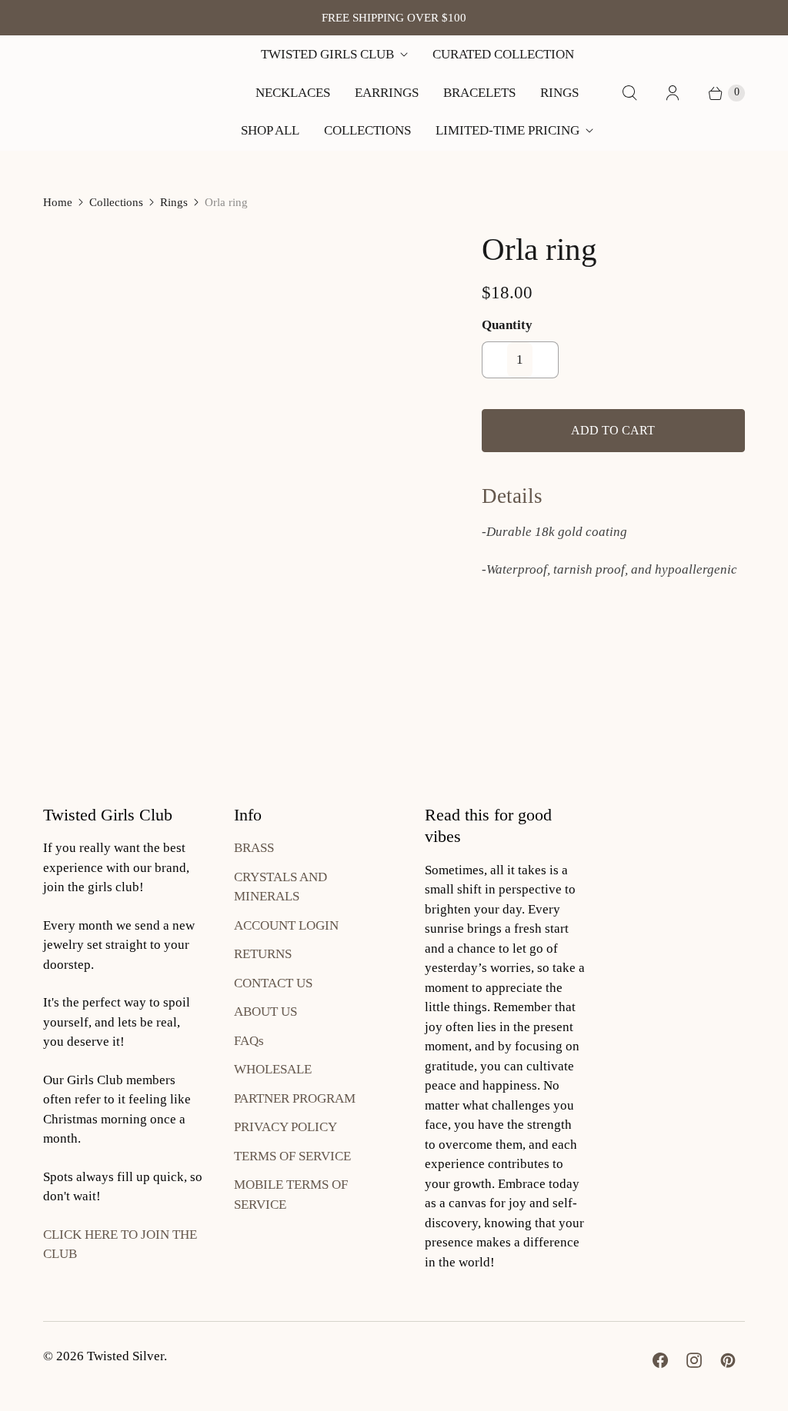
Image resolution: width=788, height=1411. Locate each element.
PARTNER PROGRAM (295, 1098)
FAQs (249, 1040)
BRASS (254, 847)
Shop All (270, 130)
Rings (559, 92)
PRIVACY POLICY (285, 1127)
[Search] (629, 93)
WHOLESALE (273, 1069)
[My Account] (672, 93)
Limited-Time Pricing (507, 130)
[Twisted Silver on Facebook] (660, 1360)
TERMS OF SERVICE (292, 1156)
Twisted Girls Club (327, 54)
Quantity (507, 325)
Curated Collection (503, 54)
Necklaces (292, 92)
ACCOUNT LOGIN (286, 925)
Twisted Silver (125, 1356)
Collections (367, 130)
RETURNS (263, 954)
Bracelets (479, 92)
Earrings (387, 92)
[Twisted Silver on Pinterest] (728, 1360)
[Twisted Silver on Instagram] (694, 1360)
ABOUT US (265, 1011)
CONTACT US (273, 983)
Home (57, 202)
